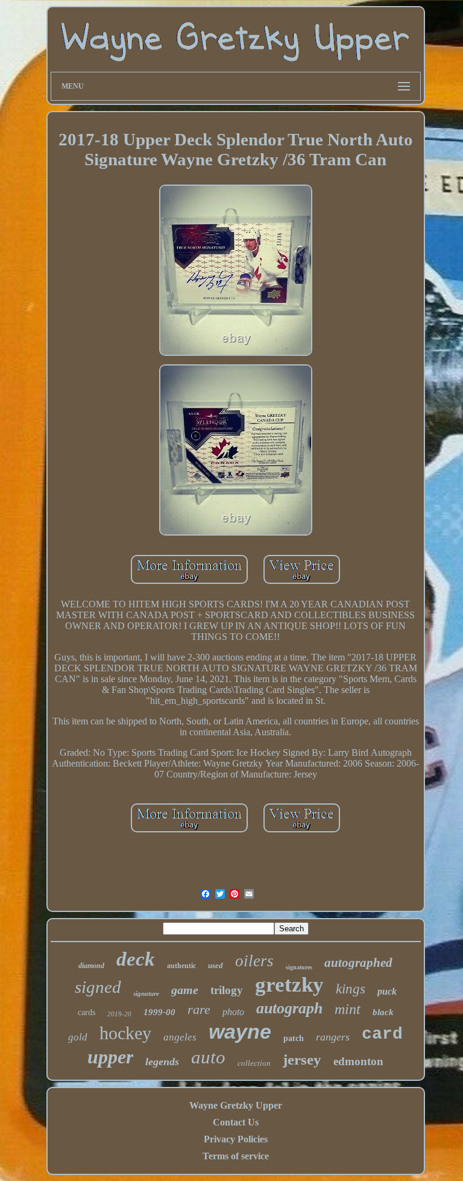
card (382, 1034)
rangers (333, 1037)
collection (254, 1063)
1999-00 (159, 1012)
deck (135, 959)
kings (350, 988)
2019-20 (119, 1014)
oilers (254, 961)
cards (86, 1012)
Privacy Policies (236, 1139)
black (383, 1012)
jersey (302, 1059)
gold (77, 1037)
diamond (91, 965)
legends (162, 1062)
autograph (289, 1008)
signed (98, 986)
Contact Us (236, 1122)
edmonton (358, 1061)
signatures (299, 967)
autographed (358, 962)
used (215, 965)
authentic (181, 965)
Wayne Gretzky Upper (235, 1105)
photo (233, 1012)
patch (293, 1038)
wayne (240, 1031)
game (184, 989)
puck (387, 991)
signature (146, 993)
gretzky (289, 984)
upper (110, 1057)
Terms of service (236, 1156)
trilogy (226, 990)
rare (198, 1009)
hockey (125, 1033)
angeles (180, 1037)
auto (208, 1057)
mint (348, 1009)
